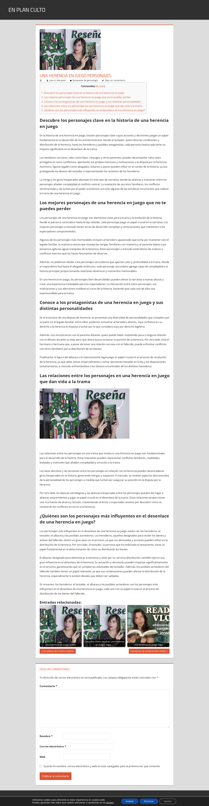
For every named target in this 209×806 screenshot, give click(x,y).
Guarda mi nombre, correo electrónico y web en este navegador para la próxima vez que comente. (101, 766)
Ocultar (100, 86)
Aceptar (130, 801)
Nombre (46, 736)
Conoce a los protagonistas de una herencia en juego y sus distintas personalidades (91, 101)
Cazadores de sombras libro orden (148, 651)
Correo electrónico (53, 746)
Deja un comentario (115, 80)
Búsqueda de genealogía (85, 80)
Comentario (48, 686)
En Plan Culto (26, 10)
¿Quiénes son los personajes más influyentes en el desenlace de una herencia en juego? (93, 110)
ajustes (110, 802)
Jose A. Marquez (57, 80)
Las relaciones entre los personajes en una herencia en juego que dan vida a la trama (91, 106)
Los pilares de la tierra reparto (58, 651)
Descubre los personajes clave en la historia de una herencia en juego (82, 93)
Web (42, 757)
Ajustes (168, 801)
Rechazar (149, 801)
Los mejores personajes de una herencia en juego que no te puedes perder (86, 97)
